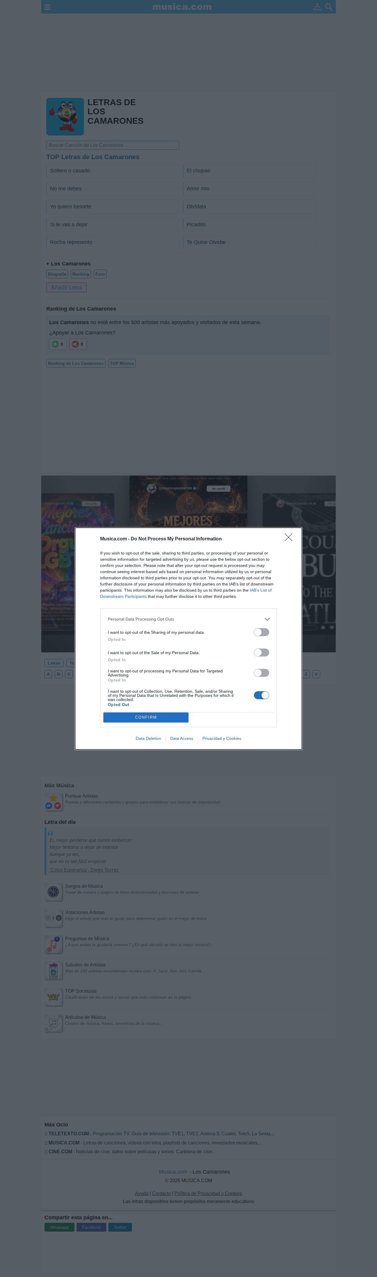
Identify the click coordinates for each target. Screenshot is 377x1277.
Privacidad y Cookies (221, 738)
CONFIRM (146, 717)
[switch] (261, 632)
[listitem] (188, 619)
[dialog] (188, 639)
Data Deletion (148, 738)
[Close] (290, 539)
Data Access (181, 738)
